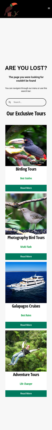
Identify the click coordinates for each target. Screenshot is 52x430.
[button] (49, 8)
